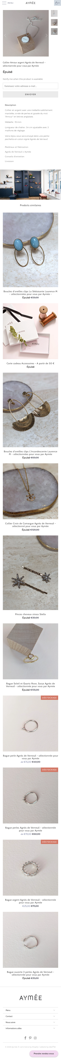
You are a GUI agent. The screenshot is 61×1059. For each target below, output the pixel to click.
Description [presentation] (10, 105)
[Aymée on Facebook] (25, 1038)
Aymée (14, 1047)
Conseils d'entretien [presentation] (14, 156)
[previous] (5, 35)
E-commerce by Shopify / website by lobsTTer (37, 1047)
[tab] (30, 104)
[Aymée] (30, 3)
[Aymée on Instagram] (35, 1038)
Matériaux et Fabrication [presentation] (16, 147)
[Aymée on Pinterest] (30, 1038)
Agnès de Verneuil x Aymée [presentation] (18, 151)
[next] (46, 35)
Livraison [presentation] (9, 161)
